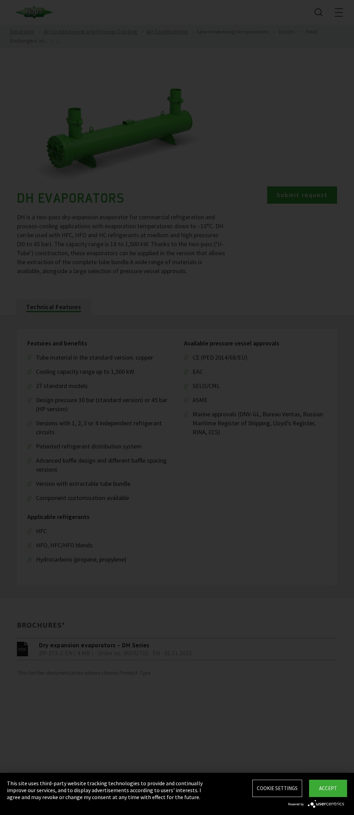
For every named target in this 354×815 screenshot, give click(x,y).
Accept (328, 788)
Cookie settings (277, 788)
